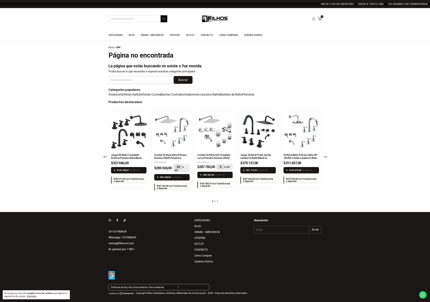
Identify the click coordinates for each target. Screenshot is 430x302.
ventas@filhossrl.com (121, 243)
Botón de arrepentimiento (193, 287)
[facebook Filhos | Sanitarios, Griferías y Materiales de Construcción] (117, 220)
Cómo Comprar (228, 35)
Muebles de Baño (230, 94)
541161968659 (118, 231)
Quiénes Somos (253, 35)
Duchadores (188, 94)
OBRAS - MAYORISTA (152, 35)
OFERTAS (175, 35)
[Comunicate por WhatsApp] (423, 295)
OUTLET (190, 35)
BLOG (132, 35)
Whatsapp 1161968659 (122, 237)
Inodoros (114, 94)
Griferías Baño (129, 94)
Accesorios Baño (208, 94)
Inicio (111, 47)
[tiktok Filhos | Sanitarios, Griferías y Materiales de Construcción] (124, 220)
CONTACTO (207, 35)
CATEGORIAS (116, 35)
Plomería (248, 94)
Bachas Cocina (170, 94)
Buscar (183, 80)
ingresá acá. (171, 287)
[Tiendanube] (122, 294)
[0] (319, 19)
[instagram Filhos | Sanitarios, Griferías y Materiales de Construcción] (110, 220)
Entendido (31, 296)
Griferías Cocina (150, 94)
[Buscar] (164, 18)
